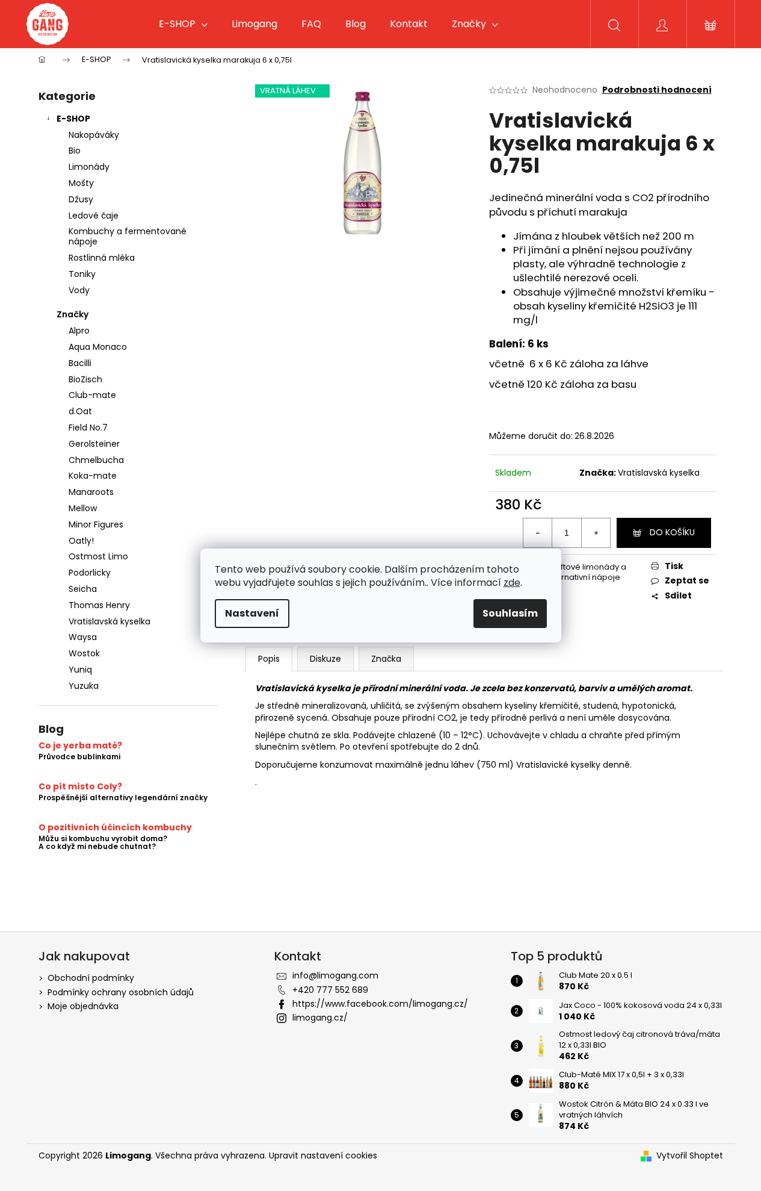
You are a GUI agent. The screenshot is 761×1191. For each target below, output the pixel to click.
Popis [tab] (269, 659)
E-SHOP (73, 119)
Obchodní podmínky (91, 978)
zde (512, 582)
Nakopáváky (94, 135)
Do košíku (672, 532)
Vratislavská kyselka (659, 473)
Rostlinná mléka (102, 258)
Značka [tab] (386, 659)
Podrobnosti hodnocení (657, 90)
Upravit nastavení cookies (323, 1155)
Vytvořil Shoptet (689, 1155)
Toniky (82, 274)
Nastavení (252, 613)
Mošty (81, 183)
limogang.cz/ (320, 1018)
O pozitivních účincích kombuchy (115, 827)
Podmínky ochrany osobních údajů (121, 992)
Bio (75, 151)
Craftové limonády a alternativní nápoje (586, 572)
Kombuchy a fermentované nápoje (127, 236)
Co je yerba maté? (80, 745)
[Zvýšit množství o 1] (595, 532)
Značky (72, 314)
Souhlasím (510, 613)
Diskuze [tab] (325, 659)
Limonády (89, 167)
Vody (79, 290)
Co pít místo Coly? (80, 786)
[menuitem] (183, 24)
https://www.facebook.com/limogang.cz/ (380, 1004)
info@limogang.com (335, 975)
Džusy (81, 199)
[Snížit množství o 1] (537, 532)
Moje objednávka (83, 1006)
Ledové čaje (94, 216)
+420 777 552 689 (330, 990)
